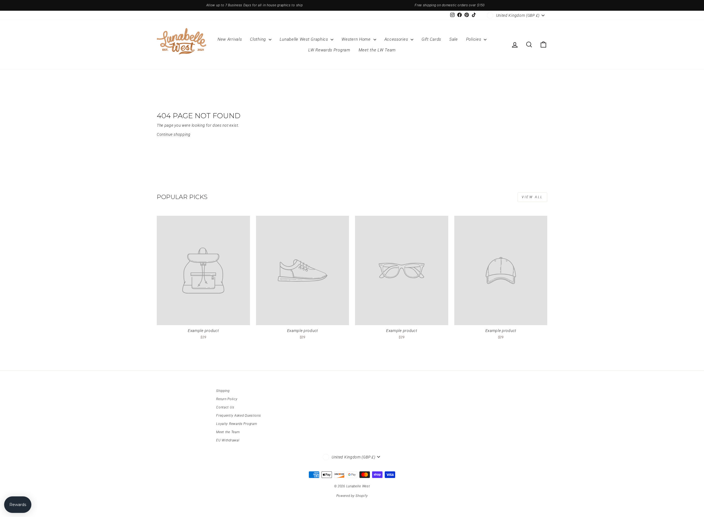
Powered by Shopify (352, 496)
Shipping (223, 391)
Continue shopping (174, 134)
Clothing (258, 39)
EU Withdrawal (227, 440)
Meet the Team (228, 432)
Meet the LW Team (377, 50)
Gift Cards (431, 39)
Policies (474, 39)
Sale (453, 39)
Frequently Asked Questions (238, 416)
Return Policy (226, 399)
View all (532, 197)
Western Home (357, 39)
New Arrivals (230, 39)
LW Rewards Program (329, 50)
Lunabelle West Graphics (304, 39)
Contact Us (225, 407)
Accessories (396, 39)
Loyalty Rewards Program (236, 424)
